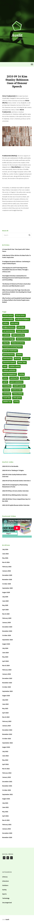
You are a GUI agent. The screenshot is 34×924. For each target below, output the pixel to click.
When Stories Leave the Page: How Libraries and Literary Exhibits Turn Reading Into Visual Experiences (16, 292)
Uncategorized (7, 902)
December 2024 (7, 627)
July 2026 (5, 549)
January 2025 (6, 622)
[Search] (29, 235)
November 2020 (7, 837)
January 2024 (6, 674)
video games (17, 398)
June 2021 (5, 807)
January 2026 (6, 571)
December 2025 (7, 575)
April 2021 (5, 816)
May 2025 (5, 605)
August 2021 (6, 799)
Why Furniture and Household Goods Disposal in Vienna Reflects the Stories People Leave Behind (16, 300)
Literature (26, 358)
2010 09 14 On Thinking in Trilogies (13, 470)
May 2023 (5, 708)
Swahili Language (19, 386)
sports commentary (16, 382)
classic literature (22, 331)
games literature (8, 354)
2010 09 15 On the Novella (10, 466)
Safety (4, 890)
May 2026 (5, 558)
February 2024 (6, 670)
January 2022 (6, 777)
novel (5, 366)
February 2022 (6, 773)
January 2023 (6, 726)
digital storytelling (18, 335)
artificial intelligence (22, 319)
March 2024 (6, 665)
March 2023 (6, 717)
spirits (5, 382)
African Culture (8, 315)
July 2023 (5, 700)
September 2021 (7, 794)
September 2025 (7, 588)
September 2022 (7, 743)
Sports (4, 894)
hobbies (19, 354)
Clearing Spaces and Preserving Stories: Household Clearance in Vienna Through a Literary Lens (15, 270)
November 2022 (7, 734)
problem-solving (14, 366)
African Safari (20, 315)
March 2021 (6, 820)
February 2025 (6, 618)
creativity (6, 335)
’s (9, 96)
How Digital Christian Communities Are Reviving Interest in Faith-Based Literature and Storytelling (15, 278)
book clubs (20, 327)
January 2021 (6, 829)
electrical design (8, 339)
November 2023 (7, 683)
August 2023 (6, 695)
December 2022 (7, 730)
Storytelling (7, 386)
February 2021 (6, 824)
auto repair (14, 323)
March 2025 (6, 614)
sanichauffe (14, 378)
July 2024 (5, 648)
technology (6, 394)
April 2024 (5, 661)
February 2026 (6, 567)
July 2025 (5, 597)
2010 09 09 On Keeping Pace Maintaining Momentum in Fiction (15, 486)
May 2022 (5, 760)
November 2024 (7, 631)
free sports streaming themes (12, 347)
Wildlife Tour (7, 401)
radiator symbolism (9, 370)
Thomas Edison (17, 394)
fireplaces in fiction (18, 343)
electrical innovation (23, 339)
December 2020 (7, 833)
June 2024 (5, 652)
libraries (17, 358)
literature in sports (9, 362)
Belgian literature (8, 327)
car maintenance (8, 331)
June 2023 (5, 704)
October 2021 (6, 790)
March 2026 (6, 562)
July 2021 (5, 803)
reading (21, 374)
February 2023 (6, 721)
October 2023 (6, 687)
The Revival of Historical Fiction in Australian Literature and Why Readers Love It (16, 285)
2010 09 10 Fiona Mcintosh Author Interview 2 (16, 481)
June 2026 (5, 554)
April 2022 (5, 764)
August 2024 (6, 644)
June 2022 (5, 756)
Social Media (25, 378)
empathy (6, 343)
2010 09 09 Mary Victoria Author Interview (15, 491)
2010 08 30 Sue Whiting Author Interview (14, 495)
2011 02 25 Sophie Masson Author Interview (15, 505)
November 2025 (7, 579)
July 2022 (5, 751)
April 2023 (5, 713)
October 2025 (6, 584)
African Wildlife (8, 319)
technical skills (17, 390)
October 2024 (6, 635)
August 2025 (6, 592)
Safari (5, 378)
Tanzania (6, 390)
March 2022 (6, 769)
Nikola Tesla (22, 362)
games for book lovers (10, 351)
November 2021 (7, 786)
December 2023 (7, 678)
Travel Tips (6, 398)
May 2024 (5, 657)
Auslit (7, 919)
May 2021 (5, 812)
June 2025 (5, 601)
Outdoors (5, 885)
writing (16, 401)
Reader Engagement (9, 374)
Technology (5, 898)
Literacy (4, 877)
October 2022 (6, 738)
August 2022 (6, 747)
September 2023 (7, 691)
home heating (7, 358)
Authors (5, 323)
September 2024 (7, 640)
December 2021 (7, 781)
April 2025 (5, 609)
